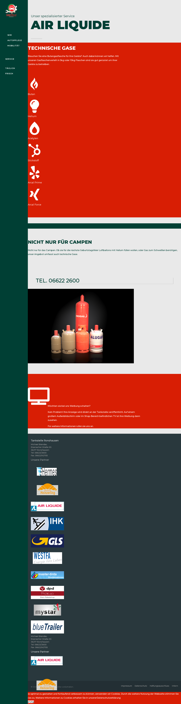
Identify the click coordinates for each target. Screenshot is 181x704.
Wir (9, 35)
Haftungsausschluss (159, 686)
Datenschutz (141, 686)
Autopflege (14, 40)
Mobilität (13, 45)
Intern (175, 686)
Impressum (126, 686)
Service (9, 59)
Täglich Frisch (10, 71)
